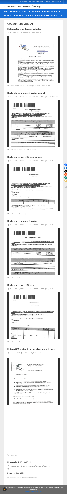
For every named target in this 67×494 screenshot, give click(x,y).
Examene (28, 15)
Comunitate (17, 15)
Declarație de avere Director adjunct (24, 157)
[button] (65, 165)
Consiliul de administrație (27, 85)
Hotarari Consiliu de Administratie (24, 29)
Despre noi (14, 11)
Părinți (6, 15)
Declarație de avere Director (21, 285)
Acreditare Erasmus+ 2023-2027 (46, 15)
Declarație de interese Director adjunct (26, 93)
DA (17, 214)
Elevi (55, 11)
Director (20, 278)
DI (17, 149)
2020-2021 (13, 477)
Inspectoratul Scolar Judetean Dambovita (32, 1)
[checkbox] (5, 489)
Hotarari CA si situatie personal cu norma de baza (31, 349)
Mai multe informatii (36, 491)
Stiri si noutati (46, 85)
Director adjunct (23, 149)
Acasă (6, 11)
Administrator (26, 32)
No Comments (37, 33)
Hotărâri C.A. (38, 85)
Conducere (13, 149)
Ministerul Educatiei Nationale (54, 1)
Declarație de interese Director (22, 221)
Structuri (24, 11)
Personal (47, 11)
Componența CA (14, 85)
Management (35, 11)
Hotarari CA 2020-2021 (19, 462)
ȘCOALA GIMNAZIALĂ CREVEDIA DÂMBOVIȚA (22, 6)
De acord (27, 491)
